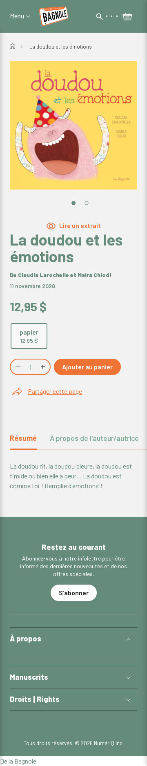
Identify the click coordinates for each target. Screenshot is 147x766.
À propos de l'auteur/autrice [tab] (94, 437)
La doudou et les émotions (60, 46)
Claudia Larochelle (43, 274)
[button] (73, 639)
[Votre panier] (127, 17)
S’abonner (74, 592)
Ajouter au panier (87, 367)
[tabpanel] (73, 476)
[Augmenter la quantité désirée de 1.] (44, 367)
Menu (17, 16)
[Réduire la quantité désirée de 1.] (17, 367)
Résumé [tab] (23, 437)
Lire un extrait (80, 225)
